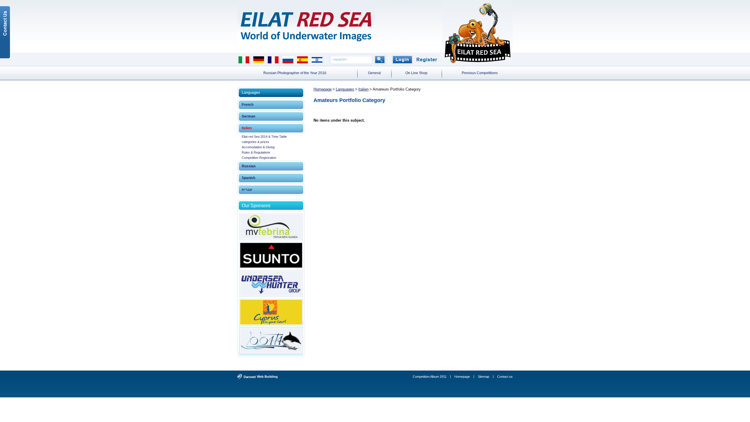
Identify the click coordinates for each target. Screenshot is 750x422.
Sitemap (483, 376)
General (374, 73)
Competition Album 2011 (429, 376)
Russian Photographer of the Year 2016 (294, 73)
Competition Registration (259, 157)
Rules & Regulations (256, 152)
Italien (247, 128)
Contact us (505, 376)
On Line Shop (416, 73)
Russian (248, 166)
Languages (345, 89)
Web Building (267, 376)
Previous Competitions (480, 73)
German (248, 116)
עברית (247, 190)
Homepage (322, 89)
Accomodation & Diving (258, 147)
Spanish (248, 178)
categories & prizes (255, 142)
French (247, 105)
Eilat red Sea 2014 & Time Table (264, 136)
